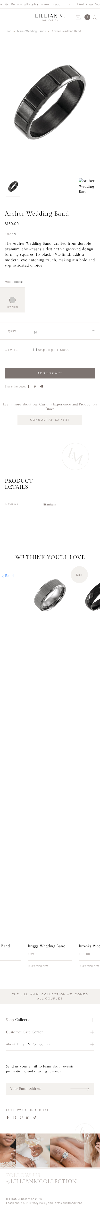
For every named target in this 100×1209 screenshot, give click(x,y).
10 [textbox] (35, 332)
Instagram (14, 1117)
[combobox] (64, 330)
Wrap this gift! (54, 349)
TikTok (35, 1117)
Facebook (7, 1117)
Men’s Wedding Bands (31, 31)
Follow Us (41, 1179)
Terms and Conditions (67, 1203)
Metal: (15, 282)
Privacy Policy (37, 1203)
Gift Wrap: (11, 350)
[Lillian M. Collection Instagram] (50, 1151)
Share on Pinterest (35, 386)
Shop (8, 31)
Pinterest (21, 1117)
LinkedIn (28, 1117)
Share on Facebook (29, 386)
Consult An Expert (50, 419)
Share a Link (41, 386)
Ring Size (11, 331)
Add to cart (50, 373)
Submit (82, 1088)
